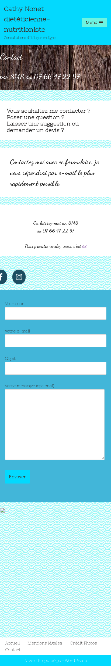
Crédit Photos (83, 643)
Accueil (12, 643)
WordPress (76, 660)
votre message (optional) (29, 386)
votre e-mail (17, 331)
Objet (10, 358)
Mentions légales (44, 643)
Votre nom (15, 303)
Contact (13, 649)
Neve (29, 660)
